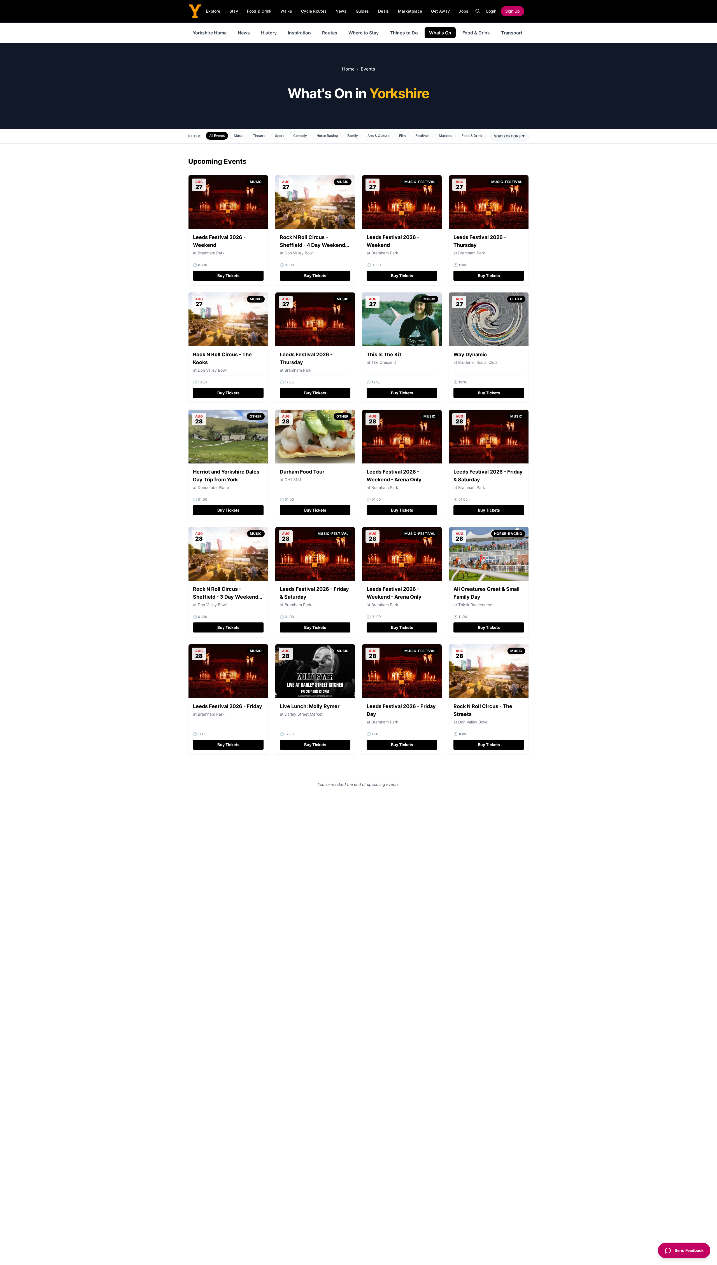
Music (238, 135)
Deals (383, 11)
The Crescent (383, 362)
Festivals (422, 135)
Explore (213, 11)
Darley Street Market (304, 714)
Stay (233, 11)
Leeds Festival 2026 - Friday (227, 706)
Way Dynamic (470, 354)
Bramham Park (384, 252)
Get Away (440, 11)
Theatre (259, 135)
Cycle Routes (314, 11)
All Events (217, 135)
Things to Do (404, 33)
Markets (445, 135)
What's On (440, 33)
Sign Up (512, 11)
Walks (286, 11)
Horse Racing (327, 135)
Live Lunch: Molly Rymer (309, 706)
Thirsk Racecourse (475, 604)
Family (352, 135)
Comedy (300, 135)
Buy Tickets (228, 275)
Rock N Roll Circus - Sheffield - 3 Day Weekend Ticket (225, 597)
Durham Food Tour (302, 472)
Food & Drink (259, 11)
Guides (362, 11)
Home (348, 69)
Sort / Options (509, 136)
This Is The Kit (384, 354)
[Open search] (478, 11)
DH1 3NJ (293, 479)
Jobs (463, 11)
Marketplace (410, 11)
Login (491, 11)
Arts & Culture (378, 135)
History (269, 33)
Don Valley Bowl (299, 252)
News (341, 11)
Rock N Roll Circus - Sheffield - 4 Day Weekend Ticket (312, 245)
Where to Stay (363, 33)
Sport (279, 135)
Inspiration (299, 33)
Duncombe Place (213, 487)
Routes (329, 33)
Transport (511, 33)
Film (402, 135)
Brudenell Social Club (477, 362)
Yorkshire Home (210, 33)
